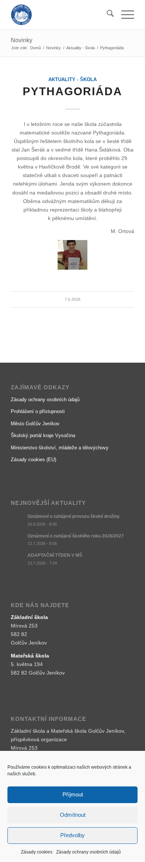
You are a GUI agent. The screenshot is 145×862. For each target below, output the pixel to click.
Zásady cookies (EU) (33, 459)
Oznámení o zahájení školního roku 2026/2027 (76, 536)
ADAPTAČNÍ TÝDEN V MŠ (55, 555)
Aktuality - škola (72, 79)
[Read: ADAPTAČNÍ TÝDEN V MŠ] (17, 559)
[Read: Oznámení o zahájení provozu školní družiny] (17, 520)
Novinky (21, 40)
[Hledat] (106, 15)
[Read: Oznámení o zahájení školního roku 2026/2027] (17, 539)
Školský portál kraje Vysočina (43, 435)
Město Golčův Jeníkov (35, 423)
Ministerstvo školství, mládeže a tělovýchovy (60, 447)
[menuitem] (106, 15)
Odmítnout (73, 815)
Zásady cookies (36, 852)
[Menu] (124, 15)
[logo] (60, 15)
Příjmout (72, 794)
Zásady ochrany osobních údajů (88, 852)
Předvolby (72, 835)
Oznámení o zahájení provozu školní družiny (74, 516)
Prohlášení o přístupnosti (38, 411)
